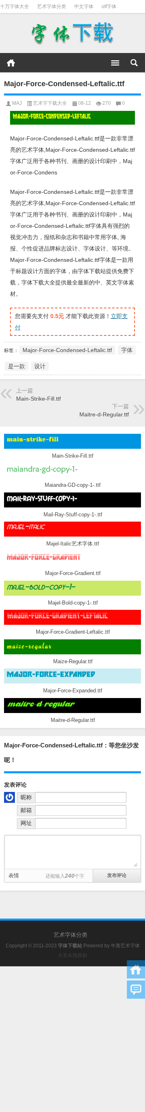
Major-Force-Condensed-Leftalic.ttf (67, 350)
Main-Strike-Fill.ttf (38, 398)
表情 (13, 875)
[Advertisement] (72, 1039)
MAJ (17, 103)
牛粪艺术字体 (125, 946)
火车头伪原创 (72, 955)
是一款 (16, 366)
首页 (11, 62)
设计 (40, 366)
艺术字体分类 (51, 6)
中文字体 (83, 6)
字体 (127, 350)
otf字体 (109, 6)
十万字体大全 (14, 6)
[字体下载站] (72, 33)
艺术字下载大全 (50, 103)
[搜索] (134, 62)
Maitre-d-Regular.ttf (104, 414)
